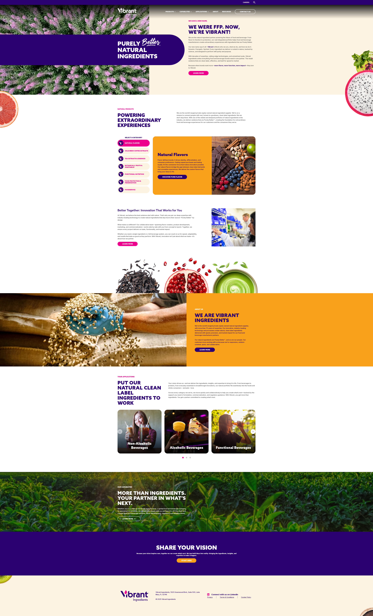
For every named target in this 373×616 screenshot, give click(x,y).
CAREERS (246, 2)
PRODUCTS (170, 12)
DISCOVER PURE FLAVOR (172, 177)
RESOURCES (226, 12)
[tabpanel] (204, 165)
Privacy (210, 597)
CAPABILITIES (185, 12)
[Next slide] (253, 431)
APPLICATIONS (201, 12)
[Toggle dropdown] (175, 11)
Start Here (186, 560)
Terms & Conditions (227, 597)
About (215, 12)
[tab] (134, 143)
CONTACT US (245, 12)
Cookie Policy (246, 597)
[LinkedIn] (208, 594)
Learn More (198, 73)
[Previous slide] (120, 431)
